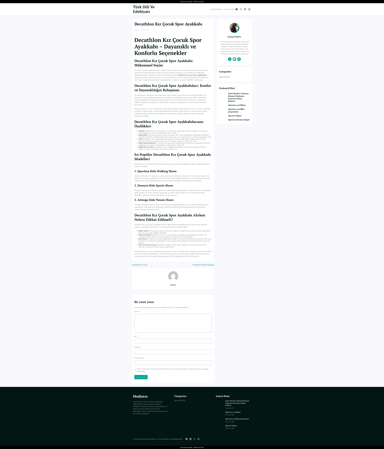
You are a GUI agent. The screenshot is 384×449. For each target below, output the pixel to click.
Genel (221, 77)
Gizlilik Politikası (216, 9)
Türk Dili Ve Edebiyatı (144, 9)
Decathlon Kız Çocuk (139, 265)
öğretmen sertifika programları (236, 110)
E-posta (137, 347)
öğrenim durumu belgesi (239, 119)
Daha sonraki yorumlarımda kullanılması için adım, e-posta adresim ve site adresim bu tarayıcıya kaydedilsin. (172, 370)
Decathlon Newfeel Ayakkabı (203, 265)
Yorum (137, 311)
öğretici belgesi (234, 115)
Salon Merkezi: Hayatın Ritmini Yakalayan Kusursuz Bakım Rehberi (238, 97)
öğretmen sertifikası (237, 105)
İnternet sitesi (139, 358)
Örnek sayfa (229, 9)
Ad (135, 336)
